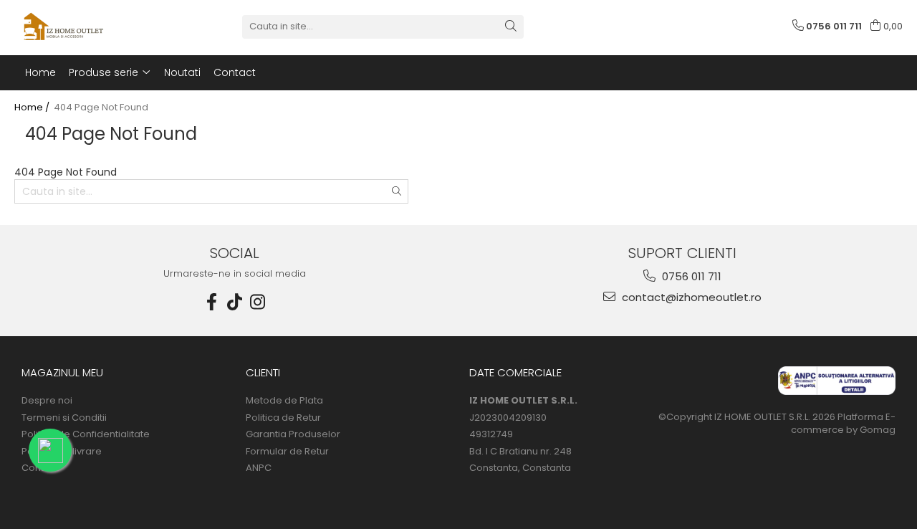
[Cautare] (511, 27)
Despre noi (46, 400)
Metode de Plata (284, 400)
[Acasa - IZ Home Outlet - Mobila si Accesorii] (86, 26)
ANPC (259, 468)
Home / (33, 107)
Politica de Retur (283, 417)
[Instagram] (258, 302)
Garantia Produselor (293, 434)
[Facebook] (212, 302)
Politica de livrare (61, 451)
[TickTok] (235, 302)
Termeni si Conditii (64, 417)
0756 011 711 (690, 276)
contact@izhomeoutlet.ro (690, 297)
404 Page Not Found (101, 107)
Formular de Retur (287, 451)
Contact (40, 468)
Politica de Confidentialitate (85, 434)
